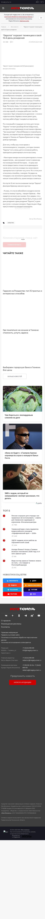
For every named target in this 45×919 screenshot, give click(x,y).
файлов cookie (24, 21)
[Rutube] (32, 615)
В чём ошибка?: (10, 849)
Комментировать (14, 245)
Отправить (21, 781)
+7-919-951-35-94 (28, 665)
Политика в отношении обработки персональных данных (19, 639)
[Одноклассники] (19, 615)
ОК (41, 18)
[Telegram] (25, 615)
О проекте (5, 621)
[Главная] (22, 8)
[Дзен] (12, 615)
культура (11, 223)
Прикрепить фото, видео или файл (22, 743)
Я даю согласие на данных (23, 758)
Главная (3, 27)
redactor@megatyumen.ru (31, 660)
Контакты (5, 627)
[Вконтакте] (6, 615)
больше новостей (15, 376)
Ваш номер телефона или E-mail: (22, 697)
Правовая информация (9, 632)
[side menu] (3, 8)
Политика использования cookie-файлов (16, 642)
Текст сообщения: (22, 707)
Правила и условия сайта (10, 635)
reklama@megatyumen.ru (31, 670)
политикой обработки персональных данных (18, 17)
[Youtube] (39, 615)
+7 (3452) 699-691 (28, 648)
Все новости (14, 27)
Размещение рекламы (11, 624)
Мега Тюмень (38, 219)
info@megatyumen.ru (30, 650)
